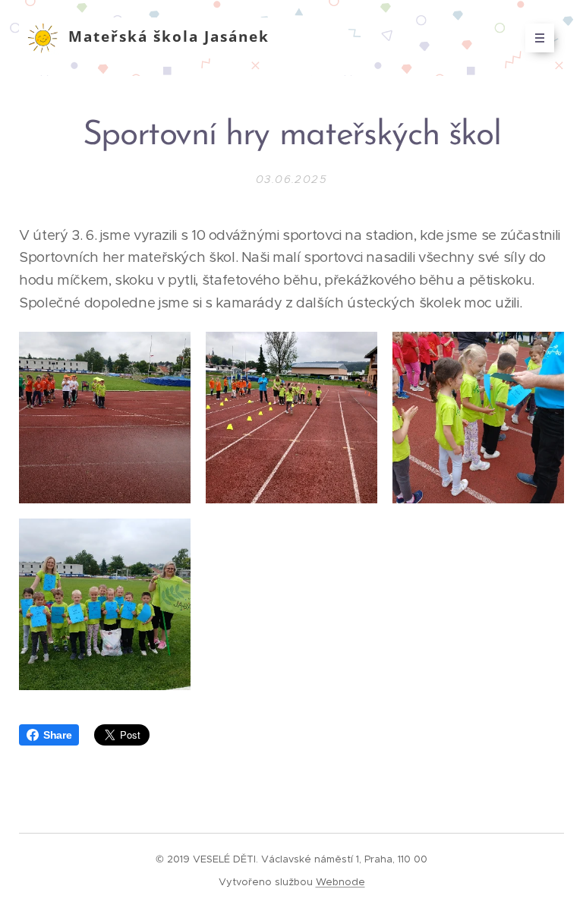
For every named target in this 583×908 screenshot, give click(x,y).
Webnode (340, 881)
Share (57, 735)
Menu (539, 38)
